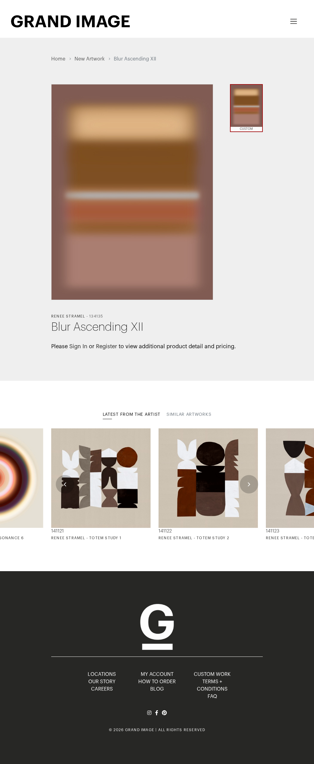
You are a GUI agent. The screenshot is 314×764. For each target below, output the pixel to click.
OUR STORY (102, 681)
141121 (57, 531)
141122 (165, 531)
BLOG (157, 689)
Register (106, 346)
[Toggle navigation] (293, 21)
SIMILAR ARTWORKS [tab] (189, 414)
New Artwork (90, 59)
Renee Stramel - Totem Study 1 (86, 538)
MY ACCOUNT (157, 674)
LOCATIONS (102, 674)
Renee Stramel (68, 316)
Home (58, 59)
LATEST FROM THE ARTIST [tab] (131, 414)
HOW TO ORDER (157, 681)
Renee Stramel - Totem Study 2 (194, 538)
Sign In (78, 346)
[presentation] (65, 484)
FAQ (212, 696)
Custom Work (212, 674)
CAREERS (102, 689)
